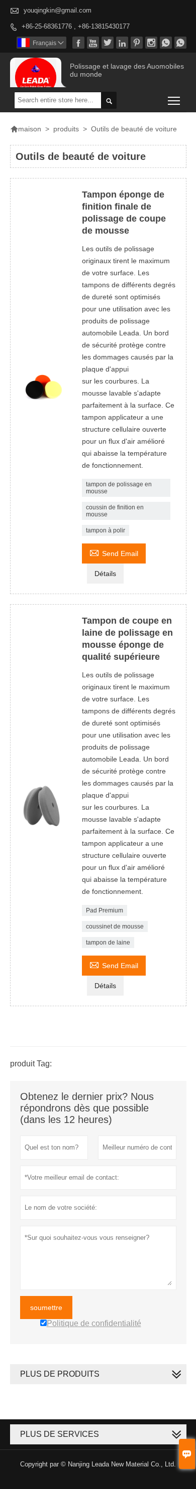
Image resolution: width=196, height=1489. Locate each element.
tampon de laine (108, 942)
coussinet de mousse (115, 926)
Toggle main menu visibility (174, 100)
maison (25, 129)
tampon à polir (105, 530)
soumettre (46, 1308)
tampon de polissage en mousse (119, 488)
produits (66, 129)
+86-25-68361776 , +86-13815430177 (76, 26)
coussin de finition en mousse (115, 511)
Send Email (113, 552)
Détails (105, 574)
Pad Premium (104, 910)
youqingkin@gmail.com (57, 10)
